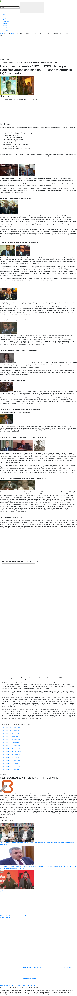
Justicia (5, 20)
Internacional (6, 27)
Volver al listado (13, 915)
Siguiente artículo (23, 915)
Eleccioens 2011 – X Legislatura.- (11, 757)
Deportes (5, 29)
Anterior (6, 917)
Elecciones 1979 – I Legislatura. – (11, 730)
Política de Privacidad (7, 985)
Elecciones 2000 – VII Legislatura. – (12, 748)
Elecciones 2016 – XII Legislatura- (11, 763)
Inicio (4, 14)
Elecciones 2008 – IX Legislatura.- (11, 754)
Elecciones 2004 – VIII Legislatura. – (12, 751)
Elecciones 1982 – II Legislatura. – (11, 733)
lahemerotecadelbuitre (29, 978)
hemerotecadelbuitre (32, 967)
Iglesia (5, 23)
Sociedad (5, 30)
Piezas (7, 33)
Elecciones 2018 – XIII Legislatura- (11, 766)
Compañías (6, 21)
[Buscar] (32, 7)
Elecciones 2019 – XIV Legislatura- (11, 769)
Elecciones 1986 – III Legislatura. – (11, 736)
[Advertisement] (38, 47)
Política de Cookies (29, 985)
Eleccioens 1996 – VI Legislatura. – (11, 745)
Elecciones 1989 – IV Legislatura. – (11, 739)
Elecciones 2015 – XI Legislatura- (11, 760)
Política (5, 16)
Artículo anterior (4, 915)
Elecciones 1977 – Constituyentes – (12, 727)
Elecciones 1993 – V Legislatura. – (11, 742)
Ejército (5, 25)
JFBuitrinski (68, 967)
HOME (2, 33)
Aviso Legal (18, 985)
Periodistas (6, 18)
